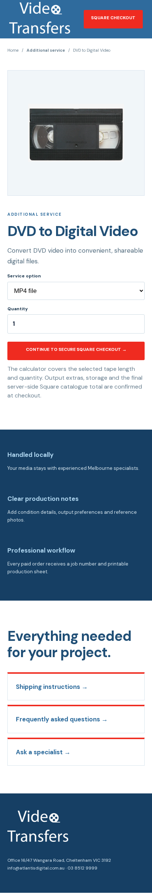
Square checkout (113, 18)
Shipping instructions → (52, 687)
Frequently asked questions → (62, 719)
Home (12, 50)
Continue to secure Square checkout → (76, 349)
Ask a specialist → (43, 752)
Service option (24, 276)
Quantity (17, 309)
